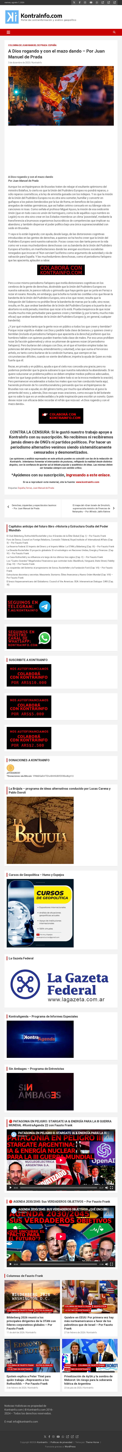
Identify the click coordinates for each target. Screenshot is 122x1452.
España (52, 45)
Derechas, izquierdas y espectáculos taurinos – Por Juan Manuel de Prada (34, 507)
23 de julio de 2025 (73, 1388)
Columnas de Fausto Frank (25, 1276)
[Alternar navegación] (8, 32)
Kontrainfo (42, 1442)
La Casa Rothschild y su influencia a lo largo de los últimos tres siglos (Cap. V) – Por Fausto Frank (55, 557)
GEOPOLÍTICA (100, 1306)
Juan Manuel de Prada (43, 488)
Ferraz (29, 488)
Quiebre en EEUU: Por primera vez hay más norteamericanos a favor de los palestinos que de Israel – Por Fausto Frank (89, 1323)
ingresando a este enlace (88, 475)
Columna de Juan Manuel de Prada (27, 45)
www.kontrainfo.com (87, 482)
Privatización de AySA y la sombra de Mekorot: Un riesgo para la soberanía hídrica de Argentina (88, 1380)
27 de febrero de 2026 (74, 1332)
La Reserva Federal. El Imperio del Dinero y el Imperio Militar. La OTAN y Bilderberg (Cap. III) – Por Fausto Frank (60, 546)
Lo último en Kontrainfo (77, 1310)
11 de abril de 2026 (15, 1332)
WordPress (70, 1446)
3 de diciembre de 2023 (19, 62)
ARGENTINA (70, 1365)
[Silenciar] (106, 1187)
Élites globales (44, 1310)
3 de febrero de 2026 (16, 1388)
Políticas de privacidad (61, 1442)
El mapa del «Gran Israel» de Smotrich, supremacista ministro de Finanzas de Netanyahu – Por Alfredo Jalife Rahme (91, 508)
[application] (61, 1160)
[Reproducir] (10, 1187)
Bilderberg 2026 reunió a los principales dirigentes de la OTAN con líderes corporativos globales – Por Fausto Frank (31, 1323)
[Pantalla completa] (111, 1187)
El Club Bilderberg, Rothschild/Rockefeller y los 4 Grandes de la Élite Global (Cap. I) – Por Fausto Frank (56, 536)
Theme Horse (92, 1442)
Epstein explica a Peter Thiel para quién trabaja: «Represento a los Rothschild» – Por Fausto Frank (29, 1380)
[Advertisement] (61, 152)
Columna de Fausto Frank (21, 1310)
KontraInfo (37, 62)
